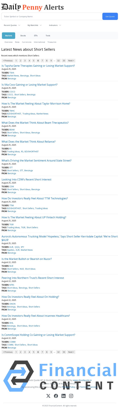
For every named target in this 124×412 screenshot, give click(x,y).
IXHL (11, 323)
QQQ (17, 247)
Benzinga (24, 75)
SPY (22, 247)
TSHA (11, 72)
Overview (8, 42)
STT (11, 167)
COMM (12, 341)
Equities (10, 250)
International (39, 42)
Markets (8, 35)
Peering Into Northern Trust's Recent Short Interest (33, 278)
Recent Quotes (10, 25)
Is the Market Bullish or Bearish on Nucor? (27, 259)
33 (64, 60)
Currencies (26, 42)
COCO (12, 91)
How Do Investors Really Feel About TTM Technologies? (35, 198)
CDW (11, 186)
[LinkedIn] (63, 396)
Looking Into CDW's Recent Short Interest (26, 179)
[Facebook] (56, 396)
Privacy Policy (68, 386)
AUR (11, 247)
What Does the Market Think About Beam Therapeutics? (35, 122)
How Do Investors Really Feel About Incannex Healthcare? (36, 315)
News (17, 42)
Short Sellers (20, 94)
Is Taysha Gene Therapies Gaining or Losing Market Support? (38, 65)
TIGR (11, 224)
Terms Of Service (88, 386)
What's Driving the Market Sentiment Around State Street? (37, 160)
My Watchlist (33, 25)
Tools (48, 35)
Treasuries (52, 42)
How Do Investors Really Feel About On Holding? (30, 297)
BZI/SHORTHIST (14, 113)
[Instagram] (71, 396)
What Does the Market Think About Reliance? (29, 141)
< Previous (7, 60)
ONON (12, 303)
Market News (13, 75)
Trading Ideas (29, 113)
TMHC (12, 110)
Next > (71, 60)
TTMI (11, 205)
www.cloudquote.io (82, 380)
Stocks (23, 35)
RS (10, 148)
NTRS (11, 285)
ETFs (35, 35)
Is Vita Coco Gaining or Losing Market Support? (29, 84)
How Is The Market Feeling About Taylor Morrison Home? (36, 103)
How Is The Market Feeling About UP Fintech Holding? (34, 217)
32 (58, 60)
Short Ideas (35, 75)
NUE (11, 266)
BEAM (12, 129)
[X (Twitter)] (48, 396)
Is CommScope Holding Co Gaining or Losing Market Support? (38, 335)
